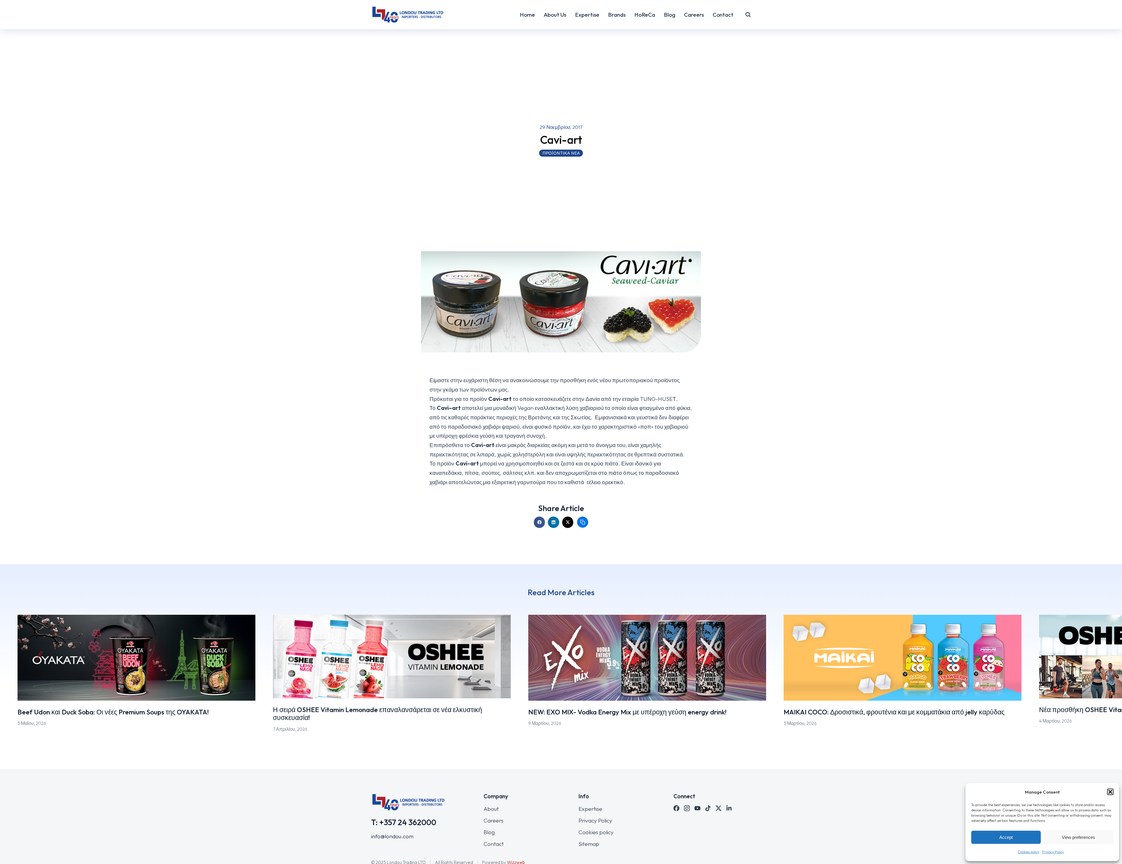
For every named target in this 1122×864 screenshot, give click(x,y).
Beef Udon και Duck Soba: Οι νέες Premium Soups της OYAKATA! (113, 712)
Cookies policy (1028, 852)
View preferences (1078, 837)
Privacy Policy (1053, 852)
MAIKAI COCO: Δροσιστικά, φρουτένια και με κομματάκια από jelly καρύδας (894, 712)
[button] (1110, 792)
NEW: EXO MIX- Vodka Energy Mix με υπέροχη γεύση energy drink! (627, 712)
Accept (1006, 837)
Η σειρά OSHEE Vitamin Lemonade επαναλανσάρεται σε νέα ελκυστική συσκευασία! (377, 713)
